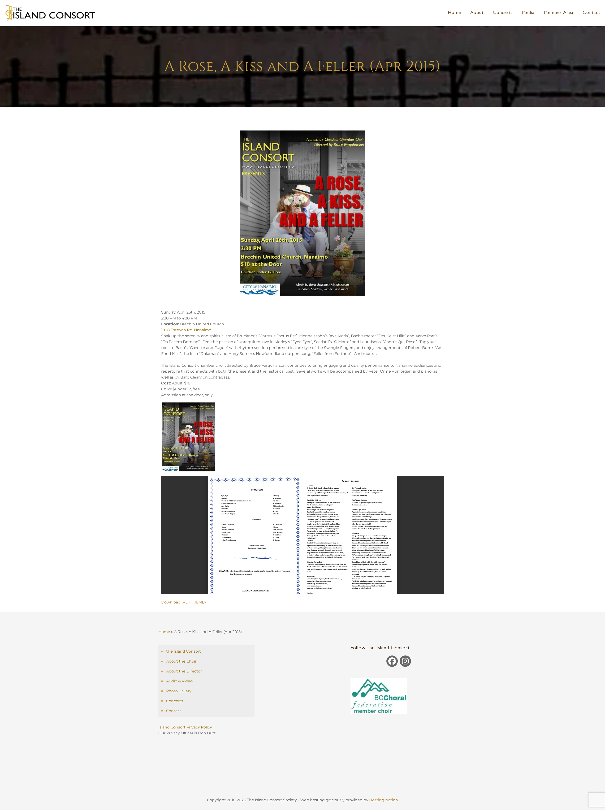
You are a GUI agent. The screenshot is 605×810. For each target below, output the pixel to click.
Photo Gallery (178, 691)
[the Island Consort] (50, 13)
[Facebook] (392, 661)
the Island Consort (183, 651)
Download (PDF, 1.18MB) (183, 602)
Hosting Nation (383, 800)
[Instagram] (405, 661)
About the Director (184, 671)
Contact (173, 711)
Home (164, 631)
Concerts (174, 701)
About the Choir (181, 661)
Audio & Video (179, 681)
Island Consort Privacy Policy (185, 727)
